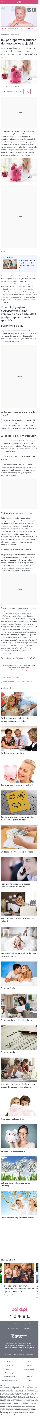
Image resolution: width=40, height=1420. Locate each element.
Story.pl (29, 1380)
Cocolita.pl (9, 1369)
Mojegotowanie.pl (9, 1377)
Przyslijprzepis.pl (29, 1369)
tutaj (17, 1417)
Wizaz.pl (29, 1377)
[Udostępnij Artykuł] (28, 91)
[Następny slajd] (36, 1273)
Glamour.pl (9, 1365)
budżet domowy (24, 681)
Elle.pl (9, 1362)
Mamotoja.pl (9, 1373)
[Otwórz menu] (2, 2)
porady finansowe (8, 681)
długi (17, 677)
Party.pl (29, 1362)
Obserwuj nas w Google (14, 91)
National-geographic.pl (9, 1380)
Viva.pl (29, 1373)
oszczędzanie (7, 677)
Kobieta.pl (29, 1365)
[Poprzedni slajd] (1, 1273)
